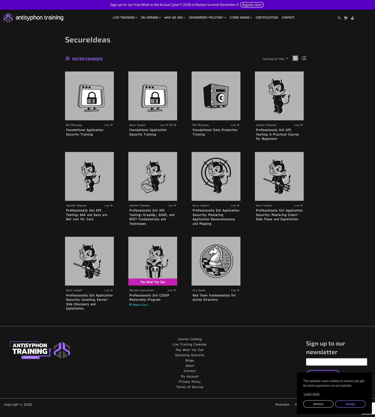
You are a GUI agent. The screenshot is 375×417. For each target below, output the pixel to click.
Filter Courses (87, 58)
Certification (267, 17)
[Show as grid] (295, 58)
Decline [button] (318, 403)
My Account (190, 376)
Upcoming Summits (189, 355)
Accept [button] (350, 403)
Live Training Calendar (189, 344)
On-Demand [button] (149, 17)
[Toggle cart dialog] (345, 18)
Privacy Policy (190, 381)
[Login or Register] (352, 18)
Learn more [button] (312, 394)
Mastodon (282, 404)
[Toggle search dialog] (339, 18)
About (190, 365)
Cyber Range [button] (239, 17)
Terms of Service (189, 387)
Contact (288, 17)
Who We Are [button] (173, 17)
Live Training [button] (124, 17)
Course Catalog (190, 339)
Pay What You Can (190, 350)
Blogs (190, 360)
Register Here (252, 4)
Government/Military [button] (206, 17)
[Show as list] (304, 58)
